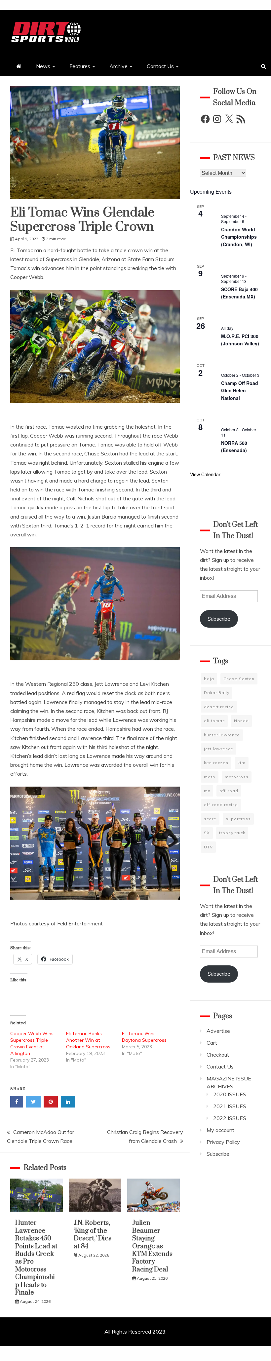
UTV (208, 846)
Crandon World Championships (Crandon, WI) (239, 237)
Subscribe (219, 618)
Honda (241, 720)
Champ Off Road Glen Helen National (239, 390)
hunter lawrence (222, 734)
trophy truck (232, 832)
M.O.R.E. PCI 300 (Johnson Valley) (240, 340)
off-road (228, 790)
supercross (238, 818)
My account (220, 1130)
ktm (242, 762)
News (43, 66)
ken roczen (216, 762)
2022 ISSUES (229, 1118)
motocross (237, 776)
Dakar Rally (216, 692)
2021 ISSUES (229, 1106)
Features (79, 66)
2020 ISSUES (229, 1094)
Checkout (218, 1054)
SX (207, 832)
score (210, 818)
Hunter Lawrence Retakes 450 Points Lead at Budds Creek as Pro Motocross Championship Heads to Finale (36, 1258)
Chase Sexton (238, 678)
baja (209, 678)
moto (209, 776)
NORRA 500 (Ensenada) (234, 447)
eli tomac (214, 720)
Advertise (218, 1031)
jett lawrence (218, 748)
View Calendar (205, 474)
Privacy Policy (223, 1142)
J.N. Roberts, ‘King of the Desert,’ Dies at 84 (92, 1234)
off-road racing (221, 804)
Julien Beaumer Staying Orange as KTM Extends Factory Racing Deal (152, 1246)
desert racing (219, 706)
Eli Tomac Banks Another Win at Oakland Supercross (88, 1040)
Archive (118, 66)
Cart (212, 1042)
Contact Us (160, 66)
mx (207, 790)
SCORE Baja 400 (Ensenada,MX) (239, 293)
